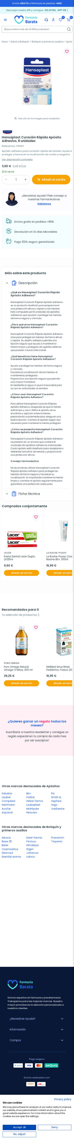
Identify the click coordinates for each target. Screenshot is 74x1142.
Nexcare (31, 812)
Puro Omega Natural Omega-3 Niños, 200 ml (18, 668)
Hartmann (8, 805)
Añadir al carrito (53, 179)
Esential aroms (11, 856)
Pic (53, 793)
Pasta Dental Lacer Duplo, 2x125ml (20, 558)
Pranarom (57, 837)
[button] (68, 19)
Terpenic (57, 841)
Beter (5, 845)
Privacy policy (62, 1099)
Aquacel (7, 812)
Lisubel (6, 797)
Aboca (6, 837)
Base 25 (7, 841)
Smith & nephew (56, 799)
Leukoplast (33, 805)
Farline (30, 797)
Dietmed (7, 853)
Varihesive (57, 809)
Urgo (54, 805)
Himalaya (32, 845)
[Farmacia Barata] (25, 19)
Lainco (30, 856)
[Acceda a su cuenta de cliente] (53, 19)
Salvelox (7, 793)
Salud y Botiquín (20, 41)
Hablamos (44, 204)
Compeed (8, 801)
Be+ (28, 793)
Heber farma (34, 801)
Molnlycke (32, 809)
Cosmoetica (10, 849)
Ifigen (30, 849)
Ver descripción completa (17, 159)
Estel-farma (34, 837)
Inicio (5, 41)
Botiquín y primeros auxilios (48, 41)
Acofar (6, 809)
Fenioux (31, 841)
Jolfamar (32, 853)
